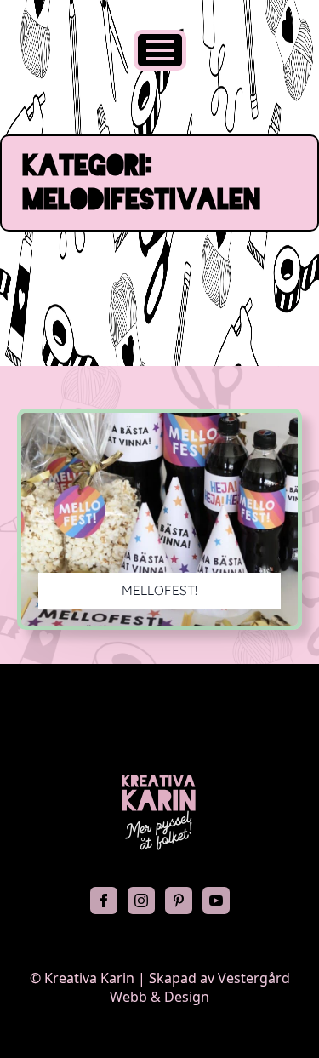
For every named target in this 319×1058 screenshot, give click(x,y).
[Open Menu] (160, 50)
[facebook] (103, 900)
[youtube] (216, 900)
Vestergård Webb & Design (200, 987)
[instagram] (141, 900)
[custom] (178, 900)
